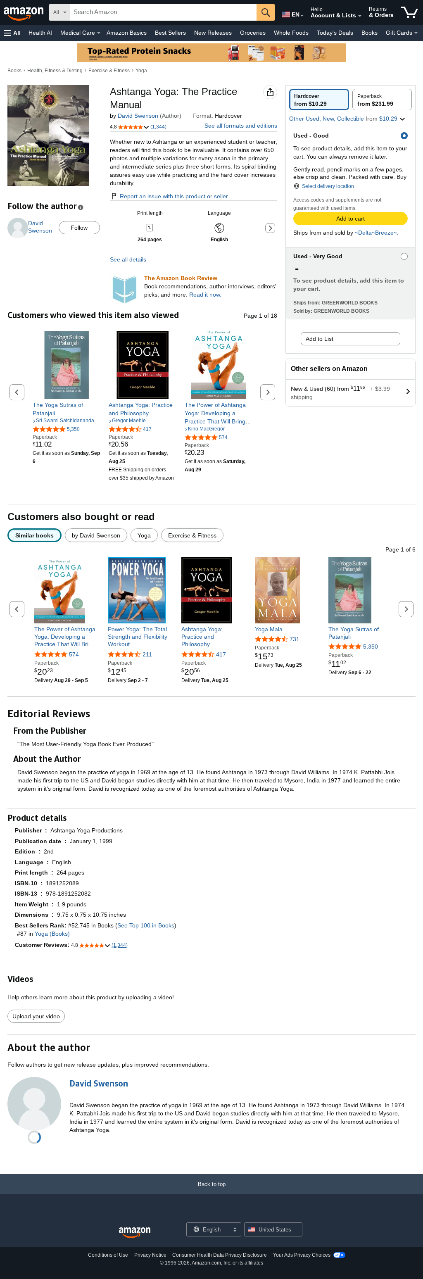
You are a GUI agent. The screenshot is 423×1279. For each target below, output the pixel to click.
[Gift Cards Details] (416, 33)
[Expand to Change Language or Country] (302, 16)
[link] (67, 409)
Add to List (319, 338)
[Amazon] (24, 12)
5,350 (370, 646)
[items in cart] (409, 12)
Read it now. (205, 294)
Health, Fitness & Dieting (55, 71)
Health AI (40, 32)
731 (294, 639)
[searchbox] (163, 12)
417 (221, 654)
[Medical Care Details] (98, 33)
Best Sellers (170, 32)
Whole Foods (291, 32)
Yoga (141, 71)
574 (74, 654)
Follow (79, 227)
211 (147, 654)
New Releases (213, 32)
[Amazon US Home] (134, 1232)
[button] (12, 33)
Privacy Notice (150, 1255)
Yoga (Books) (52, 933)
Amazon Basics (127, 32)
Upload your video (36, 1016)
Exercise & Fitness (109, 71)
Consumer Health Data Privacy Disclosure (219, 1255)
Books (369, 32)
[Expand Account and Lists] (359, 16)
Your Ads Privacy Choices (301, 1255)
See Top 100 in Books (145, 925)
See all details (128, 259)
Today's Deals (335, 32)
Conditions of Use (108, 1255)
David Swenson (138, 115)
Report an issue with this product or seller (174, 196)
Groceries (253, 32)
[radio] (319, 99)
